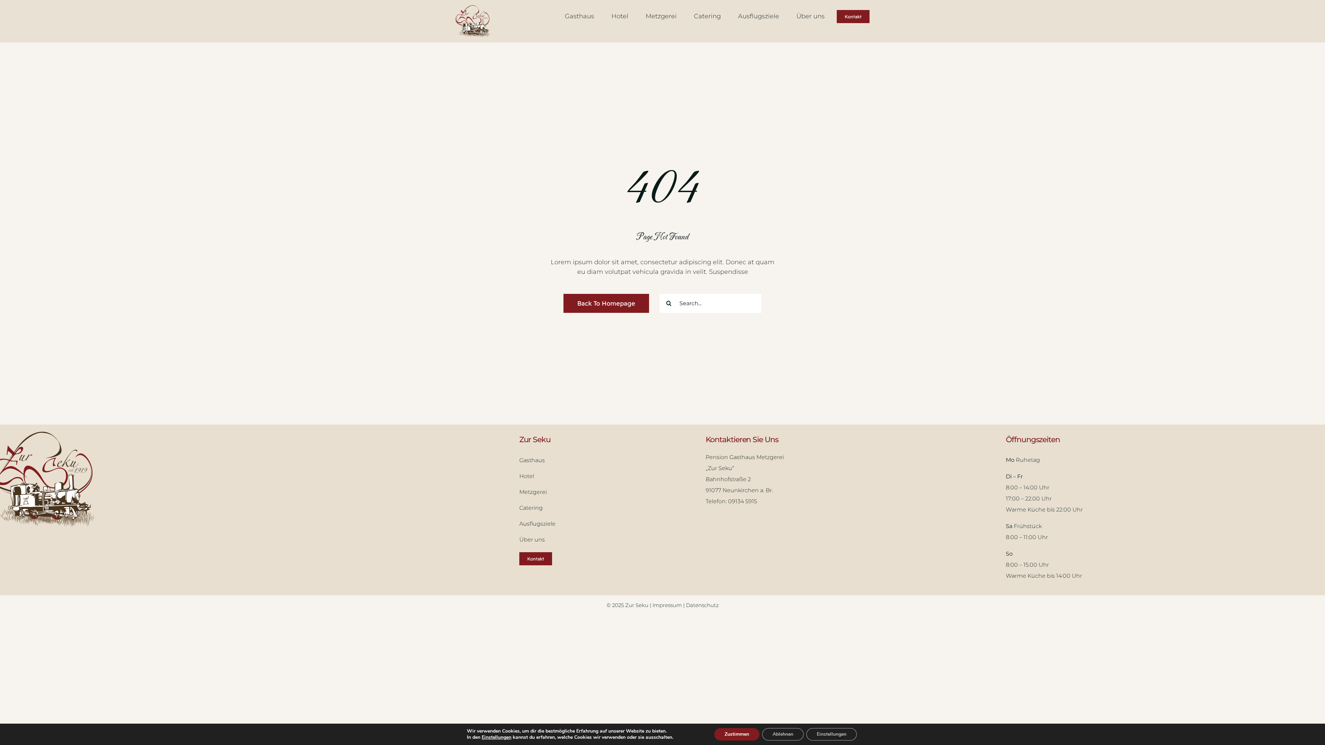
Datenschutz (702, 605)
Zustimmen (737, 734)
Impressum (667, 605)
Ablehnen (783, 734)
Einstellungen (496, 737)
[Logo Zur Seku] (472, 8)
